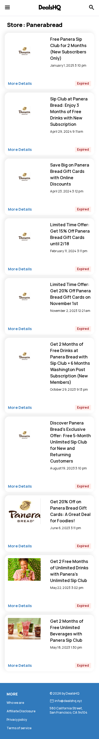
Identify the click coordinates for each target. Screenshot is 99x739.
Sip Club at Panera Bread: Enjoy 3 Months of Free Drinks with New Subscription (69, 111)
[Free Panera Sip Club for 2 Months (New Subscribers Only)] (24, 68)
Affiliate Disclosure (21, 711)
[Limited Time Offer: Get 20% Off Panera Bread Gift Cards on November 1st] (24, 313)
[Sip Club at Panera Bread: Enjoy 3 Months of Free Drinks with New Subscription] (24, 127)
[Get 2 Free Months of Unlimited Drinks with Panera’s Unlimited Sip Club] (24, 579)
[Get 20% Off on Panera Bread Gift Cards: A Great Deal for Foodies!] (24, 530)
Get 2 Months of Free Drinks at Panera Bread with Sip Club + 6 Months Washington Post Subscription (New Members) (70, 363)
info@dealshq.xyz (68, 701)
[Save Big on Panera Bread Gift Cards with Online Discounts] (24, 193)
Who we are (15, 702)
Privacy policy (17, 719)
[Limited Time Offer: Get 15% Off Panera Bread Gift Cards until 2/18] (24, 253)
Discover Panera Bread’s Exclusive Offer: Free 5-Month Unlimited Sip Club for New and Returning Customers (70, 442)
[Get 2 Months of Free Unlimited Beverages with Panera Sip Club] (24, 638)
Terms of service (19, 728)
